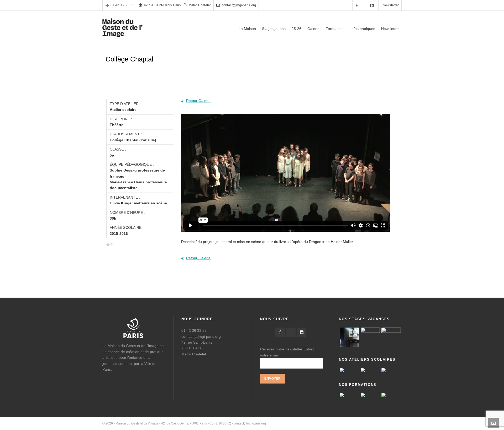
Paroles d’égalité (341, 423)
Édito (321, 423)
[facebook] (357, 5)
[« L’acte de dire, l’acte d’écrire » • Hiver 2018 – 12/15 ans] (370, 337)
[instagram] (365, 5)
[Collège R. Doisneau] (391, 370)
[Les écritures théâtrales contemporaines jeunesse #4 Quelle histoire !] (370, 395)
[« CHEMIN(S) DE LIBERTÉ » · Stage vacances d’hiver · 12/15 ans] (391, 337)
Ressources (365, 423)
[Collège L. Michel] (349, 370)
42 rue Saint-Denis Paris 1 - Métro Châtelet (177, 5)
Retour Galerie (198, 101)
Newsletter (391, 5)
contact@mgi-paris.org (239, 5)
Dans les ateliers (390, 423)
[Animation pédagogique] (349, 395)
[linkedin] (373, 5)
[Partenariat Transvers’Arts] (391, 395)
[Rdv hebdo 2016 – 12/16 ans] (349, 337)
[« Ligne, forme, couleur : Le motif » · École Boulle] (370, 370)
